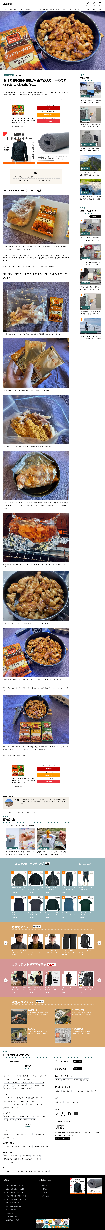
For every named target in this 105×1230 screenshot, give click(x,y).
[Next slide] (67, 840)
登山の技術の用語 (11, 1209)
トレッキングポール (20, 1104)
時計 (14, 1117)
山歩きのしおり (8, 1171)
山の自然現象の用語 (11, 1216)
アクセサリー (30, 10)
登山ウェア (13, 10)
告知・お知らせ (67, 1080)
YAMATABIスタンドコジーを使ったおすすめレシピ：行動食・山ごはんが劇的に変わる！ (20, 853)
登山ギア (21, 10)
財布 (38, 1117)
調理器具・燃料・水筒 (35, 1098)
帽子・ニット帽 (40, 1085)
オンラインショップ (85, 864)
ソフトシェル (8, 1085)
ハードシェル (40, 1082)
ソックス (30, 1085)
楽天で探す (49, 108)
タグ (100, 10)
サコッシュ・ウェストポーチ (26, 1117)
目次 (36, 173)
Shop (94, 5)
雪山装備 (6, 1107)
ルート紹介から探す (79, 1091)
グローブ (18, 1120)
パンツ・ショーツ (32, 1079)
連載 (70, 10)
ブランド (94, 10)
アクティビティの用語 (12, 1203)
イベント (58, 1080)
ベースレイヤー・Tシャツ (11, 1079)
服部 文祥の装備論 (34, 1171)
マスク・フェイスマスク (11, 1089)
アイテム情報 (78, 1080)
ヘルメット (31, 1104)
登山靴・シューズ (22, 1098)
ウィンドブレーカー (28, 1082)
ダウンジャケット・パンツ (12, 1076)
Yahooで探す (48, 121)
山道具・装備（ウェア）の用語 (15, 1189)
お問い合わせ (45, 1196)
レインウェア (42, 1076)
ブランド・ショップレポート (22, 1134)
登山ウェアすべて (26, 1089)
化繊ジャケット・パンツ (29, 1076)
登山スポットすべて (93, 1091)
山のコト (11, 812)
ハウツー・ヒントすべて (11, 1162)
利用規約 (44, 1189)
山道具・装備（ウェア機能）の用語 (16, 1196)
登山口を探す (67, 1091)
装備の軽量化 (36, 1156)
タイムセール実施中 (48, 111)
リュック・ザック (9, 1098)
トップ (5, 10)
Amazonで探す (48, 114)
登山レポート (8, 1134)
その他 (6, 1120)
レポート (38, 10)
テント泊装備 (8, 1101)
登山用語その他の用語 (12, 1220)
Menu (100, 5)
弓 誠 (17, 800)
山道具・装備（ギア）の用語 (14, 1185)
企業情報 (44, 1185)
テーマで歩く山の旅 (21, 1171)
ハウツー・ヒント (61, 10)
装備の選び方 (26, 1156)
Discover (88, 5)
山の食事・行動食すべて (41, 1147)
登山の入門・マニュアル (32, 1159)
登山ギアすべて (15, 1107)
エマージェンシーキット (34, 1101)
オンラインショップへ (62, 1138)
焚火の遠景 (45, 1171)
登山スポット (85, 10)
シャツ (23, 1079)
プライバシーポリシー (48, 1192)
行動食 (17, 1147)
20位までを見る (94, 216)
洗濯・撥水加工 (18, 1159)
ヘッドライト (8, 1104)
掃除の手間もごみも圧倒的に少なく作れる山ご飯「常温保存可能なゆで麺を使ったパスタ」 (51, 853)
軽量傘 (12, 1120)
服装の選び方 (8, 1159)
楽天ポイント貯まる (48, 105)
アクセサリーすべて (29, 1120)
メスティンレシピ (26, 1147)
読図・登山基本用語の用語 (13, 1206)
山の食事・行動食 (48, 10)
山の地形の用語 (10, 1213)
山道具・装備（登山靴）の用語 (15, 1192)
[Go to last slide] (5, 840)
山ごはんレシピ (31, 812)
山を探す (58, 1091)
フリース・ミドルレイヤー (12, 1082)
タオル (43, 1117)
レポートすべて (8, 1137)
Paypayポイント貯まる (48, 118)
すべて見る (77, 1061)
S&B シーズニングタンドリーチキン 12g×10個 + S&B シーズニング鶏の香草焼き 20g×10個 (23, 120)
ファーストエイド (19, 1101)
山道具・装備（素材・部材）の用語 (16, 1199)
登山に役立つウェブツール (12, 1156)
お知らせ (76, 10)
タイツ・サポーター (20, 1085)
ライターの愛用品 (38, 1134)
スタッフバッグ (41, 1104)
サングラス (7, 1117)
